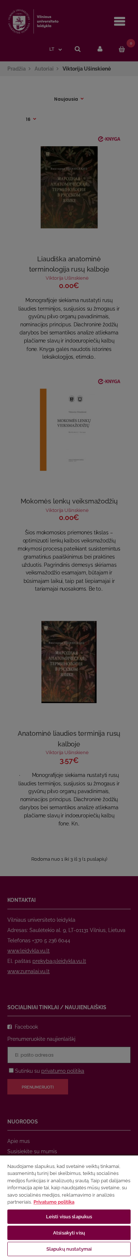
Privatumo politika (53, 1202)
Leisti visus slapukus (69, 1216)
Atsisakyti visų (69, 1233)
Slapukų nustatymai (69, 1249)
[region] (69, 1206)
